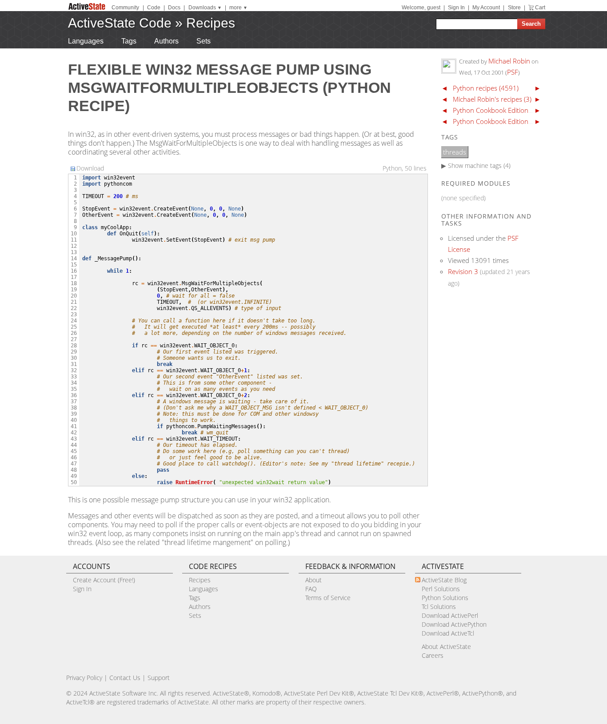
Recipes (210, 23)
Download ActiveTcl (448, 633)
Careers (432, 655)
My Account (486, 7)
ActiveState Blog (444, 580)
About (313, 580)
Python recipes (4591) (486, 88)
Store (514, 7)
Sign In (456, 7)
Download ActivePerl (450, 615)
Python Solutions (445, 597)
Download (90, 168)
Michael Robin (509, 60)
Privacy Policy (84, 677)
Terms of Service (328, 597)
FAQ (311, 589)
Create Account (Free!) (104, 580)
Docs (174, 7)
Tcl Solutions (439, 606)
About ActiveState (446, 646)
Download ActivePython (454, 624)
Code (153, 7)
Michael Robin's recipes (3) (492, 99)
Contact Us (124, 677)
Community (125, 7)
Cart (540, 7)
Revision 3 (463, 271)
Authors (166, 41)
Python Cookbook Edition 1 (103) (502, 121)
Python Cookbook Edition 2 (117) (502, 110)
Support (159, 677)
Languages (86, 41)
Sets (203, 41)
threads (454, 151)
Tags (128, 41)
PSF (512, 72)
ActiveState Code (120, 23)
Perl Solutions (441, 589)
